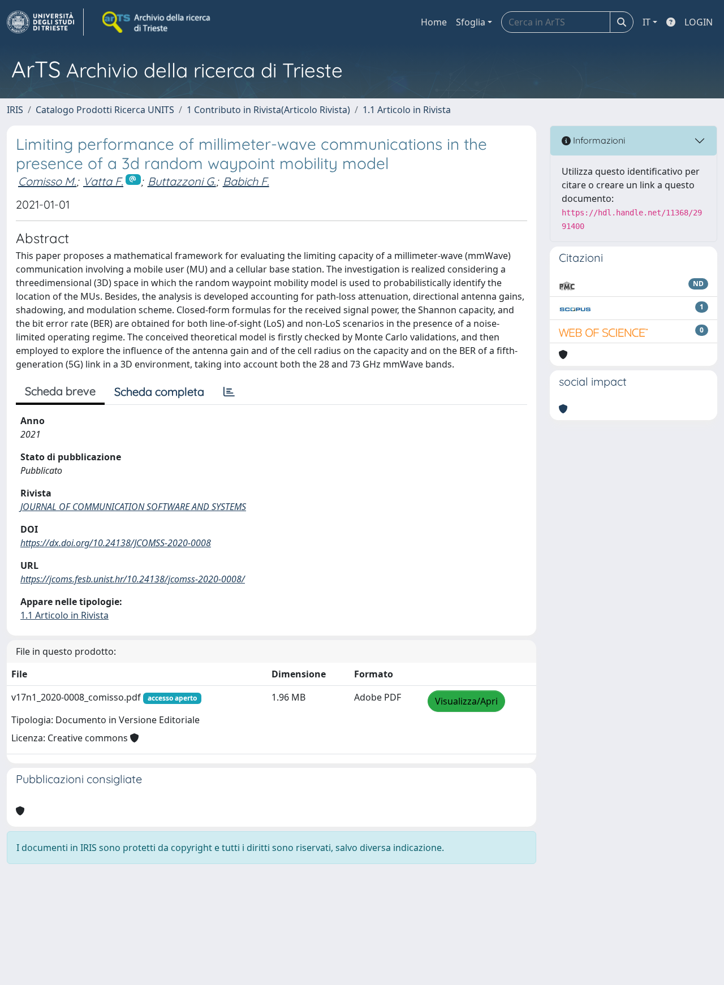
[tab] (229, 392)
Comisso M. (47, 181)
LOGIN (698, 22)
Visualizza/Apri (466, 701)
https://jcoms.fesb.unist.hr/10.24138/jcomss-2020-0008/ (132, 579)
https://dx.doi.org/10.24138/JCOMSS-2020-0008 (115, 543)
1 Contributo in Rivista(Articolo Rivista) (268, 109)
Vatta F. (103, 181)
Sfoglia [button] (470, 22)
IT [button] (646, 22)
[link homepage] (45, 22)
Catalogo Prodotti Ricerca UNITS (105, 109)
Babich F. (246, 181)
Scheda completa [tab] (159, 392)
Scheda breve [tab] (60, 391)
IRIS (15, 109)
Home (434, 22)
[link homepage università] (157, 22)
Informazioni (598, 140)
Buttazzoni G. (182, 181)
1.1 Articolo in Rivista (407, 109)
